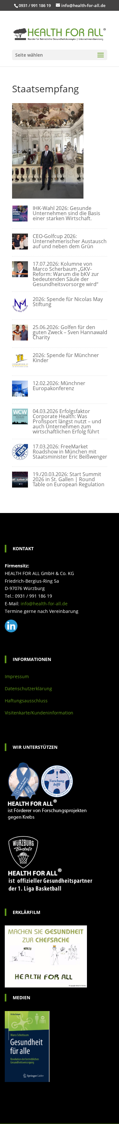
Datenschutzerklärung (28, 688)
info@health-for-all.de (44, 604)
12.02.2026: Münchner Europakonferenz (59, 386)
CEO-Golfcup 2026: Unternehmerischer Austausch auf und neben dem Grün (70, 241)
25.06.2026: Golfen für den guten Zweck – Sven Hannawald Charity (70, 332)
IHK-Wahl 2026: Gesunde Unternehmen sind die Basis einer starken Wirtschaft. (66, 213)
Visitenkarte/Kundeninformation (39, 713)
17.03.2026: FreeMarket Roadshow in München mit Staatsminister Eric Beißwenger (70, 451)
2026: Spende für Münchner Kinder (66, 358)
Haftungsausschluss (26, 701)
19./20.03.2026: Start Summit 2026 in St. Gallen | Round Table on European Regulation (68, 479)
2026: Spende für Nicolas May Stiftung (68, 302)
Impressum (17, 676)
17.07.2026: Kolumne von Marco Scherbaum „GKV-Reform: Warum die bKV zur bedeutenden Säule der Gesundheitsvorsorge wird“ (66, 274)
